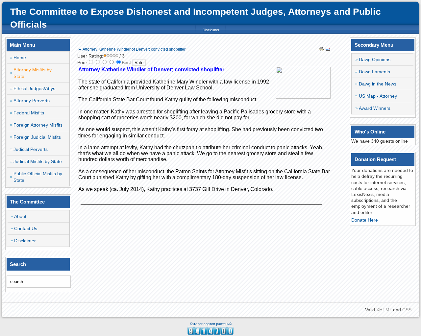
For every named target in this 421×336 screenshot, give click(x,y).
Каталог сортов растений (211, 324)
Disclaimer (211, 30)
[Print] (321, 50)
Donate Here (364, 220)
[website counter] (210, 333)
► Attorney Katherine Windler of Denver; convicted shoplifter (132, 49)
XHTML (384, 309)
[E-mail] (328, 50)
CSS (406, 309)
